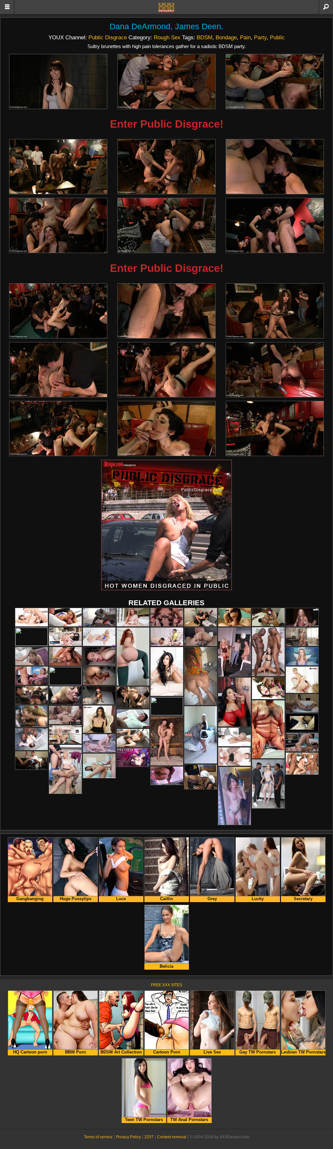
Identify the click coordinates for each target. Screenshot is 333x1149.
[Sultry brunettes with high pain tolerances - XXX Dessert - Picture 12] (275, 310)
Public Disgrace (107, 37)
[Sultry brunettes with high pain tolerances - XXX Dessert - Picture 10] (58, 310)
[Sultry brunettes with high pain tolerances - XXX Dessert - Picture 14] (166, 369)
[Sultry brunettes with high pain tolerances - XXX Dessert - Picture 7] (58, 225)
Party (260, 37)
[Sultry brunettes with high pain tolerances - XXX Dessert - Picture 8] (166, 225)
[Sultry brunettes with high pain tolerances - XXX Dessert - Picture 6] (275, 166)
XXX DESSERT (166, 7)
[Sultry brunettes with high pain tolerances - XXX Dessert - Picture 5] (166, 166)
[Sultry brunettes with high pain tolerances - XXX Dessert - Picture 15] (275, 369)
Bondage (226, 37)
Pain (245, 37)
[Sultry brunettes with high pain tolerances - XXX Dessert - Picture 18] (275, 428)
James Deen (198, 26)
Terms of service (98, 1137)
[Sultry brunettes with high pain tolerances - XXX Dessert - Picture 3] (275, 81)
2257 (148, 1137)
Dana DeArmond (140, 26)
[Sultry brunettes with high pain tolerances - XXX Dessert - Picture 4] (58, 166)
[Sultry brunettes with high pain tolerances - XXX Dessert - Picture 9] (275, 225)
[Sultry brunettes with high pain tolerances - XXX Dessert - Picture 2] (166, 81)
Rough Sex (167, 37)
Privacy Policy (128, 1137)
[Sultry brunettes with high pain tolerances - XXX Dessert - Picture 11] (166, 310)
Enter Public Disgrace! (166, 124)
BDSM (204, 37)
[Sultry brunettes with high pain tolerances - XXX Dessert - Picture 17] (166, 428)
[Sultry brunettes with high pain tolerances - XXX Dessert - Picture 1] (58, 81)
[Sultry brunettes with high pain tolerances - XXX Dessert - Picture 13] (58, 369)
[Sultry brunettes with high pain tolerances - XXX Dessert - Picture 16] (58, 428)
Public (277, 37)
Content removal (171, 1137)
